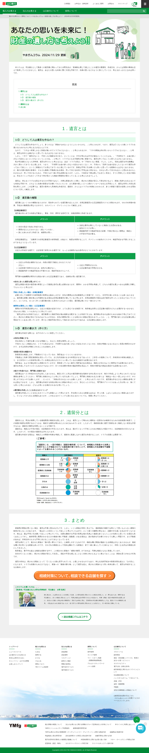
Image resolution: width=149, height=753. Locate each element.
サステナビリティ (120, 663)
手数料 (116, 687)
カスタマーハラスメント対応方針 (77, 743)
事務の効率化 (66, 664)
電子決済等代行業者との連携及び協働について (61, 739)
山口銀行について (51, 11)
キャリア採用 (92, 655)
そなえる (38, 661)
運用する (38, 655)
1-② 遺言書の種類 (28, 97)
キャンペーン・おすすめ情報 (19, 661)
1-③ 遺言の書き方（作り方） (32, 100)
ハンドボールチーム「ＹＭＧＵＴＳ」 (127, 678)
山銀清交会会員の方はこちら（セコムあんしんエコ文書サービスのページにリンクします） (127, 698)
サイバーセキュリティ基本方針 (103, 743)
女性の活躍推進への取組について (125, 690)
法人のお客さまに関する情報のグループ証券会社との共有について (88, 724)
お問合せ (111, 3)
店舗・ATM (118, 681)
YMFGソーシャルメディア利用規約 (57, 728)
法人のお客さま (30, 11)
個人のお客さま (9, 11)
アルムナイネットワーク (96, 663)
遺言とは (23, 91)
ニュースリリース (15, 652)
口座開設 (67, 3)
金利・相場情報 (119, 684)
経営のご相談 (66, 661)
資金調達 (64, 652)
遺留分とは (24, 104)
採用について (71, 11)
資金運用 (64, 655)
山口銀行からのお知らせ (17, 655)
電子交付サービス (67, 667)
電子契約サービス (67, 670)
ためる (37, 652)
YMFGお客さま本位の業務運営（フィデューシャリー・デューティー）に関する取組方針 (75, 732)
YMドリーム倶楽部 (41, 667)
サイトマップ (122, 3)
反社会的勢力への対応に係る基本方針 (79, 736)
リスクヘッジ (66, 658)
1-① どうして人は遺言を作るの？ (34, 95)
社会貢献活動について (121, 675)
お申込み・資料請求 (81, 3)
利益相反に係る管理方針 (53, 736)
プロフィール (118, 652)
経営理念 (117, 655)
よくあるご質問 (98, 3)
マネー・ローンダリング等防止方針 (122, 739)
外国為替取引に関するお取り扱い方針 (94, 739)
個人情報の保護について (53, 724)
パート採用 (91, 666)
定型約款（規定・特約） (53, 743)
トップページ (13, 646)
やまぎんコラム (37, 16)
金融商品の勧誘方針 (116, 732)
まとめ (23, 107)
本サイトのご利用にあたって (125, 724)
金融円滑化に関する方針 (103, 736)
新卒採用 (91, 652)
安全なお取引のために (16, 658)
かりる (37, 658)
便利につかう (26, 16)
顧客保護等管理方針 (80, 728)
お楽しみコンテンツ (16, 664)
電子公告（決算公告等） (122, 666)
